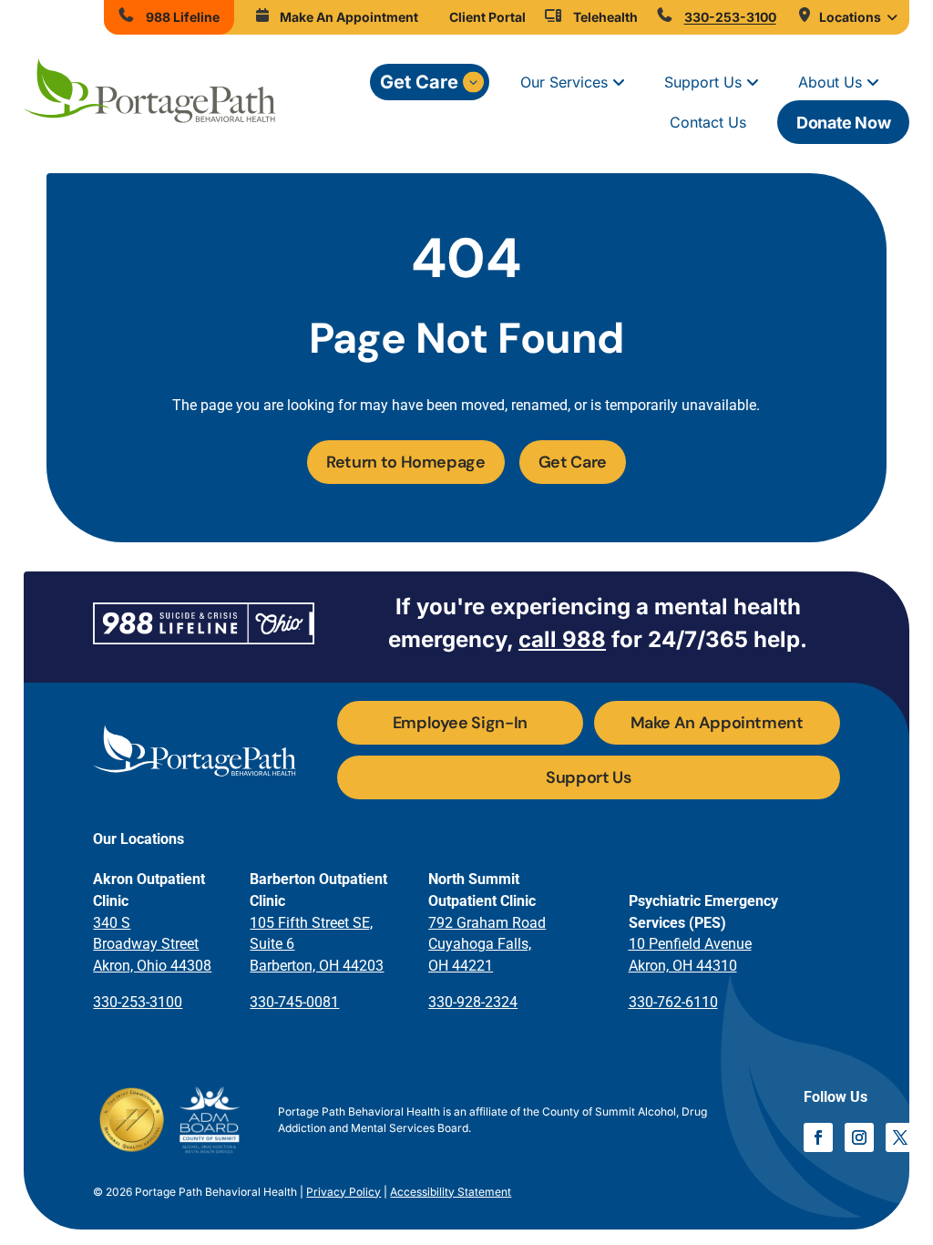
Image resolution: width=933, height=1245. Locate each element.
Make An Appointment (717, 723)
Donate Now (843, 122)
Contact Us (708, 122)
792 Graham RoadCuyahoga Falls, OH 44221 (487, 944)
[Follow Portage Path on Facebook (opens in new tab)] (818, 1137)
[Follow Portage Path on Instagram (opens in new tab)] (859, 1137)
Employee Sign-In (460, 723)
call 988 (562, 639)
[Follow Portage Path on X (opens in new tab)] (900, 1137)
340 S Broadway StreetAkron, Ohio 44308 (152, 944)
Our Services (564, 82)
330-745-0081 (294, 1002)
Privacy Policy (343, 1192)
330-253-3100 (137, 1002)
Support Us (703, 82)
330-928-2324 (473, 1002)
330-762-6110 (673, 1002)
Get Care (419, 82)
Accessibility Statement (450, 1192)
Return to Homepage (406, 462)
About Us (830, 82)
